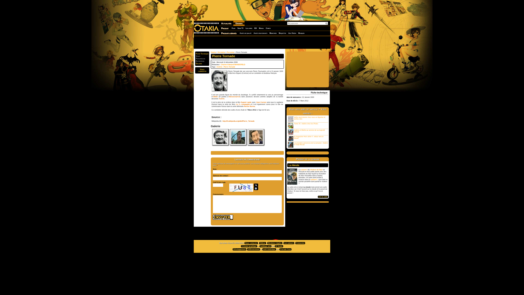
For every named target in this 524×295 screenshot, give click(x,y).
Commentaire (218, 194)
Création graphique (249, 246)
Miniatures (273, 33)
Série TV (240, 28)
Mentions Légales (275, 243)
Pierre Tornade (229, 67)
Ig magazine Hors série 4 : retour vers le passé (309, 137)
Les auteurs (289, 243)
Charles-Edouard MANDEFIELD (233, 65)
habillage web (265, 246)
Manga (261, 28)
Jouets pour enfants (260, 33)
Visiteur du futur (316, 170)
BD (255, 28)
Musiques (301, 33)
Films (233, 28)
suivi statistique (269, 249)
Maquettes (282, 33)
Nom (215, 169)
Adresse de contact (220, 176)
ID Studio (279, 246)
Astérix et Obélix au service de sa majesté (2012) (309, 131)
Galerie (199, 63)
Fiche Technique (202, 54)
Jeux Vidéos (292, 33)
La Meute (294, 165)
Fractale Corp (285, 249)
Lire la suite (322, 197)
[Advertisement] (262, 42)
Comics (268, 28)
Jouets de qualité (245, 33)
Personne (230, 52)
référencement (253, 249)
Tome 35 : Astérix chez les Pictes (306, 124)
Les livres (249, 28)
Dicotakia (221, 52)
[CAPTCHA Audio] (256, 185)
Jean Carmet (261, 102)
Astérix (219, 67)
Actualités (226, 23)
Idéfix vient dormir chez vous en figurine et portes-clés (309, 118)
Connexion (300, 243)
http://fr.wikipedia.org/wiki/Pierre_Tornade (238, 121)
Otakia (213, 52)
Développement (239, 249)
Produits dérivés (228, 33)
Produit (225, 28)
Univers (238, 23)
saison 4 (304, 170)
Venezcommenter (202, 70)
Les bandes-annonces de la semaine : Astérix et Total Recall (311, 144)
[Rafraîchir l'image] (256, 188)
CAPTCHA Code (219, 182)
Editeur (262, 243)
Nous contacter (251, 243)
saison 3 (314, 180)
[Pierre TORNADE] (220, 145)
